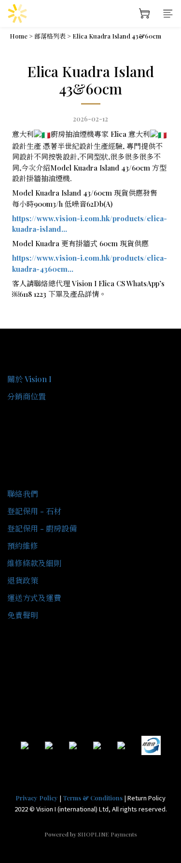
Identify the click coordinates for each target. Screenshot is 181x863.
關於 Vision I (29, 379)
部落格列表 (50, 36)
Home (19, 36)
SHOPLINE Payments (107, 834)
